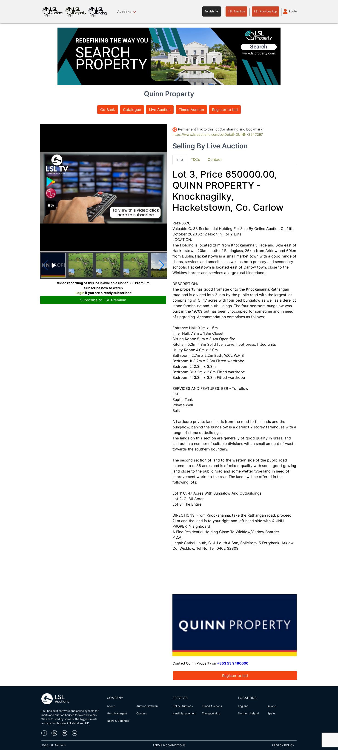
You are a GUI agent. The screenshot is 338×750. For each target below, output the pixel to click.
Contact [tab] (215, 159)
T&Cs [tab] (195, 159)
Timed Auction (191, 109)
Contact (141, 713)
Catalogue (132, 109)
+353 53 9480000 (232, 663)
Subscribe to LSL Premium (103, 300)
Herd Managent (117, 713)
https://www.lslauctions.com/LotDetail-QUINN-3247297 (217, 134)
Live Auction (160, 109)
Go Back (107, 109)
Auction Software (147, 706)
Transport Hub (211, 713)
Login (293, 11)
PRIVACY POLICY (283, 745)
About (111, 706)
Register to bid (225, 109)
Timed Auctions (212, 706)
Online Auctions (182, 706)
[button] (211, 11)
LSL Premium (236, 11)
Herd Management (184, 713)
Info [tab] (179, 159)
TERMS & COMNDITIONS (169, 745)
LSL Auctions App (265, 11)
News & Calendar (118, 720)
